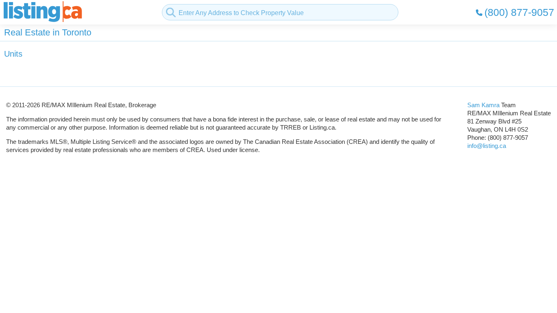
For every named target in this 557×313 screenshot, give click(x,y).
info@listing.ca (486, 145)
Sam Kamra (483, 104)
